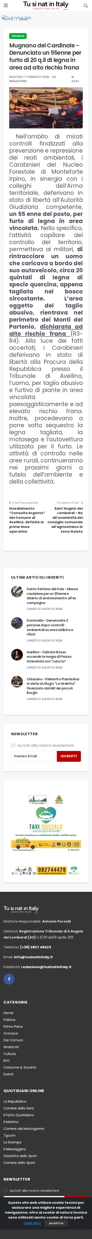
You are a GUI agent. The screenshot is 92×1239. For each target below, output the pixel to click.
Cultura (10, 1053)
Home (8, 1013)
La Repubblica (15, 1101)
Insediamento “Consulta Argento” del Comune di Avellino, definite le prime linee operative (27, 520)
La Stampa (12, 1142)
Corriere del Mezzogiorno (24, 1128)
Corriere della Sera (19, 1108)
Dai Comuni (13, 1040)
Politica (9, 1019)
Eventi (8, 1074)
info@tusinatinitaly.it (33, 957)
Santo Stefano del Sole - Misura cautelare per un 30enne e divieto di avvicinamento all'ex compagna (52, 596)
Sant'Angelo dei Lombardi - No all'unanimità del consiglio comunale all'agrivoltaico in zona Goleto (65, 520)
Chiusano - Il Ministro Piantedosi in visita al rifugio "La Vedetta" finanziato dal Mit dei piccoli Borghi (53, 686)
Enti (6, 1060)
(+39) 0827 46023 (35, 947)
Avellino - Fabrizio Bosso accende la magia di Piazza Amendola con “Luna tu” (49, 657)
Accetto (56, 1223)
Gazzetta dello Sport (20, 1156)
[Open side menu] (6, 5)
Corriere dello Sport (19, 1162)
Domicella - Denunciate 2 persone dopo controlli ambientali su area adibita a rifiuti (50, 627)
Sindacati (11, 1047)
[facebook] (9, 979)
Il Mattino (11, 1122)
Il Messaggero (15, 1149)
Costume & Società (20, 1067)
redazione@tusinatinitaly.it (46, 967)
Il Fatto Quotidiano (19, 1115)
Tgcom (10, 1135)
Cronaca (18, 36)
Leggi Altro (32, 1223)
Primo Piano (13, 1026)
